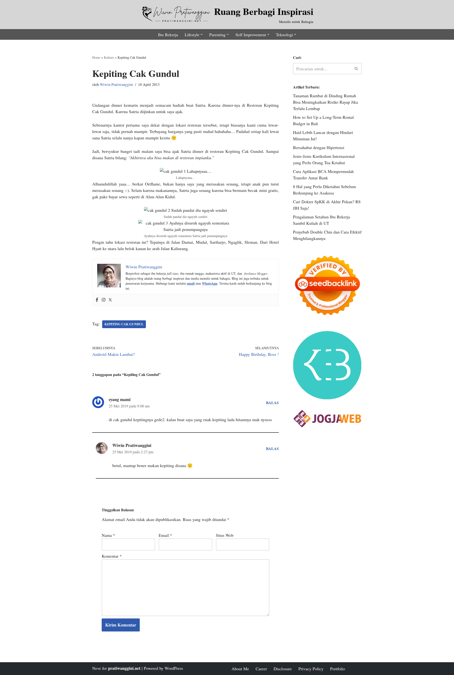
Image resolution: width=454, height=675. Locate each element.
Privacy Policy (310, 668)
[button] (202, 34)
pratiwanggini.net (124, 668)
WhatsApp (209, 283)
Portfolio (337, 668)
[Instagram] (103, 300)
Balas (272, 403)
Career (261, 668)
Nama (108, 535)
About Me (240, 668)
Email (165, 535)
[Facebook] (97, 300)
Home (96, 57)
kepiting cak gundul (124, 324)
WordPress (174, 668)
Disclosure (283, 668)
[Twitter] (110, 300)
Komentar (112, 556)
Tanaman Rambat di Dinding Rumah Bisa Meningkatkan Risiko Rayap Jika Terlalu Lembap (325, 102)
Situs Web (224, 535)
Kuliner (109, 57)
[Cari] (356, 68)
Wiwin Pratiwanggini (116, 84)
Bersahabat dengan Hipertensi (318, 147)
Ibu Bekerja (168, 34)
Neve (96, 668)
